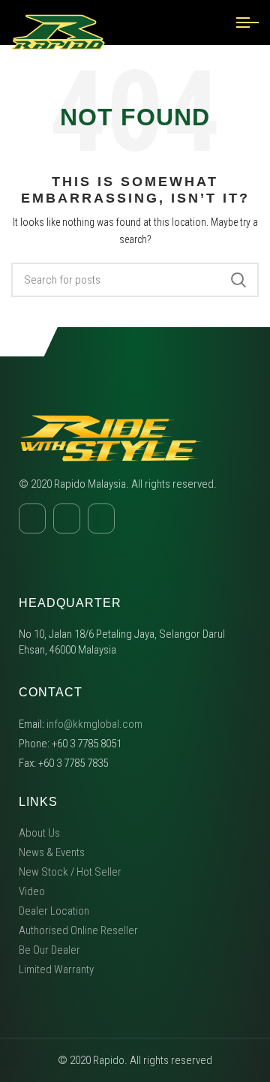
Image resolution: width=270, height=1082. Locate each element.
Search (238, 280)
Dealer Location (54, 911)
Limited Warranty (56, 969)
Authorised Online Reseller (78, 930)
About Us (39, 833)
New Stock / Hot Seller (70, 872)
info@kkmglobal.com (94, 724)
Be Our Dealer (49, 950)
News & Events (52, 852)
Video (32, 891)
